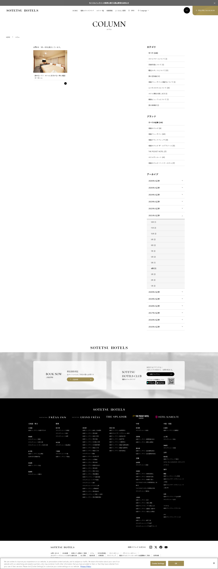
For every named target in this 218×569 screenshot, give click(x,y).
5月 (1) (153, 262)
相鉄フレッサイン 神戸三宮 (143, 520)
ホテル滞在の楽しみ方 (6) (157, 93)
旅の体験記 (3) (153, 105)
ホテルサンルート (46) (156, 157)
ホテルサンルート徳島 (170, 448)
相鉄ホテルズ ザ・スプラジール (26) (161, 145)
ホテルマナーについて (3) (157, 59)
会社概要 (65, 553)
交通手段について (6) (156, 64)
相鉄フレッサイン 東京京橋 (90, 439)
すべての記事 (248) (155, 122)
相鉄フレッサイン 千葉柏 (63, 456)
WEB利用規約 (102, 553)
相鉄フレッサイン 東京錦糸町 (91, 491)
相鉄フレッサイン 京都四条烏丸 (144, 474)
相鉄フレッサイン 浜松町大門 (91, 456)
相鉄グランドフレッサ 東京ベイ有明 (92, 494)
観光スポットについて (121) (158, 70)
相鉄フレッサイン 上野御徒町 (91, 488)
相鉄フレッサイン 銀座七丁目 (91, 451)
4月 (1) (153, 268)
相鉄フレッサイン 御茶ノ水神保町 (92, 430)
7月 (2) (153, 251)
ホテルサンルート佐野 (62, 436)
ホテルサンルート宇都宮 (62, 430)
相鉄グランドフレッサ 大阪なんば (145, 506)
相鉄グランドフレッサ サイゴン (172, 508)
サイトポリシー (114, 553)
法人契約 (83, 555)
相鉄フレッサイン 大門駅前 (90, 459)
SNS (132, 10)
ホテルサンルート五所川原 (35, 442)
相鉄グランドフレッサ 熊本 (171, 459)
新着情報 (110, 11)
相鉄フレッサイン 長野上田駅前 (144, 442)
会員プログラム (155, 374)
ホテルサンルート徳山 (170, 439)
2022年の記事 (154, 209)
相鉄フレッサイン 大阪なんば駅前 (145, 511)
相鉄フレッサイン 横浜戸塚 (116, 439)
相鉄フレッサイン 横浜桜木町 (117, 436)
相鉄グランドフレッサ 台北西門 (172, 496)
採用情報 (156, 555)
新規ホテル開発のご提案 (79, 553)
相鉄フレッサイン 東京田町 (90, 468)
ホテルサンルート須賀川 (35, 474)
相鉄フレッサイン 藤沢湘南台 (117, 451)
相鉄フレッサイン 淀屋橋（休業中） (146, 509)
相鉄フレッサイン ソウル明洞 (172, 476)
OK (176, 563)
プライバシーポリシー (130, 553)
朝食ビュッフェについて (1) (158, 99)
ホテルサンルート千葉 (62, 454)
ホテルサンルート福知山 (142, 491)
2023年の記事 (154, 202)
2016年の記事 (154, 320)
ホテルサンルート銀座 (89, 453)
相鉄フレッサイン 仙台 (34, 465)
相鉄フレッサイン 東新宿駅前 (91, 474)
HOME (75, 11)
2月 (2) (153, 280)
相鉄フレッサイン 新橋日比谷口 (91, 465)
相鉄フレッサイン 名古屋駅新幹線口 (146, 454)
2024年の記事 (154, 195)
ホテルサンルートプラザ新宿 (90, 480)
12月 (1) (153, 222)
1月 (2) (153, 286)
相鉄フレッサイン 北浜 (142, 500)
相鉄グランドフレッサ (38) (158, 140)
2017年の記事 (154, 313)
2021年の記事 (154, 215)
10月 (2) (153, 233)
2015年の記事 (154, 327)
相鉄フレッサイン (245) (156, 134)
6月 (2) (153, 257)
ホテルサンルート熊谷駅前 (63, 445)
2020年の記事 (154, 292)
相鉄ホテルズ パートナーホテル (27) (161, 163)
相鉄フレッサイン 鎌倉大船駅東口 (118, 448)
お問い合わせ (55, 553)
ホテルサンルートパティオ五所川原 (38, 445)
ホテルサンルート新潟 (142, 430)
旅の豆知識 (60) (154, 76)
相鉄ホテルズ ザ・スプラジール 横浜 (119, 433)
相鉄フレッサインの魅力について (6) (161, 82)
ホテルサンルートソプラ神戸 (144, 523)
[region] (109, 563)
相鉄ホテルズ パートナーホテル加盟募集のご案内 (134, 555)
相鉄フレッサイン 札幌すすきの (37, 430)
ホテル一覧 (100, 11)
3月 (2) (153, 274)
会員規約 (101, 555)
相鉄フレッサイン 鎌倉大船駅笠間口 (119, 445)
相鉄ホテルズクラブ (87, 11)
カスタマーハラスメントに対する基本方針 (64, 555)
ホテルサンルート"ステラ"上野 (91, 485)
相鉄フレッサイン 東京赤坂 (90, 462)
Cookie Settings (158, 563)
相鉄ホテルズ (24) (154, 128)
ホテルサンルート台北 (170, 499)
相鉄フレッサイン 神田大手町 (91, 436)
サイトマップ (111, 555)
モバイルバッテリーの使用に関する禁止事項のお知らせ (109, 3)
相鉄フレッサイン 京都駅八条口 (144, 479)
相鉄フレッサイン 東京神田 (90, 433)
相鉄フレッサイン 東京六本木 (91, 471)
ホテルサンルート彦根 (142, 465)
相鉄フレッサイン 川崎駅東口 (117, 442)
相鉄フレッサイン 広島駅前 (171, 430)
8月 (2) (153, 245)
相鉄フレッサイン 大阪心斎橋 (144, 503)
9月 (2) (153, 239)
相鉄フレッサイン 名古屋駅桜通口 (145, 451)
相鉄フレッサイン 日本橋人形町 (91, 442)
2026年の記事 (154, 181)
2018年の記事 (154, 306)
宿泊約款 (92, 555)
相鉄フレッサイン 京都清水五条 (144, 477)
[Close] (214, 563)
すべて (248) (153, 53)
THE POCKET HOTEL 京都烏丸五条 (145, 488)
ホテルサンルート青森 (34, 439)
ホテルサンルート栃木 (62, 433)
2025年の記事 (154, 188)
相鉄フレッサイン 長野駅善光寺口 (145, 439)
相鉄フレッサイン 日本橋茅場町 (91, 445)
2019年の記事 (154, 299)
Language (143, 10)
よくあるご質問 (120, 11)
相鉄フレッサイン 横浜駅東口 (117, 430)
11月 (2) (153, 228)
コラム (92, 553)
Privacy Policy (85, 566)
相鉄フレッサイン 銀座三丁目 (91, 448)
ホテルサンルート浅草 (89, 483)
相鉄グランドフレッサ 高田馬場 (91, 477)
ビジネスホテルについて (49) (159, 88)
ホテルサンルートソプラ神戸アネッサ (146, 526)
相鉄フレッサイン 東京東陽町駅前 (92, 497)
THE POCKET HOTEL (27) (157, 151)
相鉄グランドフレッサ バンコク (172, 517)
